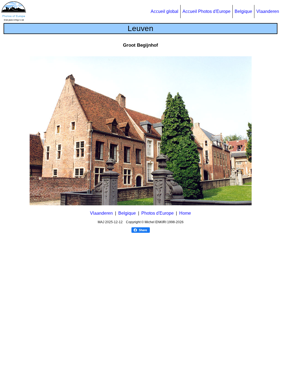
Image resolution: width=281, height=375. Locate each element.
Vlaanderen (267, 11)
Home (185, 213)
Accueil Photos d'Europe (206, 11)
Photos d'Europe (157, 213)
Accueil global (164, 11)
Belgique (243, 11)
